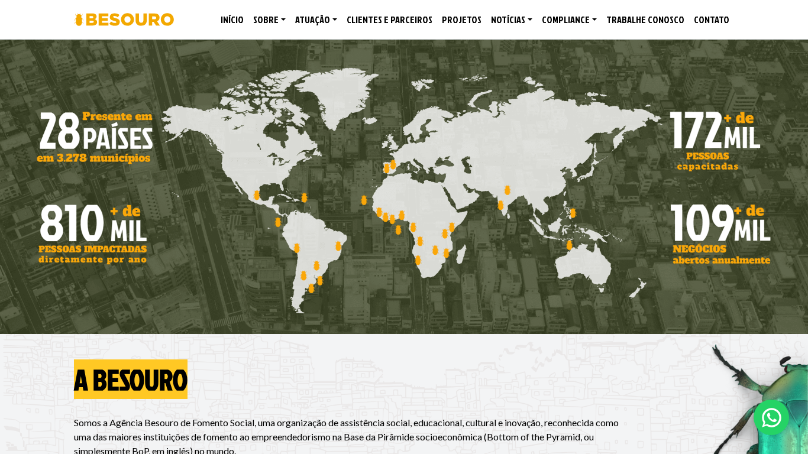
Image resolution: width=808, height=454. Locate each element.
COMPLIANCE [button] (566, 19)
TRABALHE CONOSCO (645, 19)
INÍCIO (232, 19)
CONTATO (711, 19)
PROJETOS (461, 19)
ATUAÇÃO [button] (312, 19)
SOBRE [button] (266, 19)
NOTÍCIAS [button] (508, 19)
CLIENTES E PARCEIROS (389, 19)
